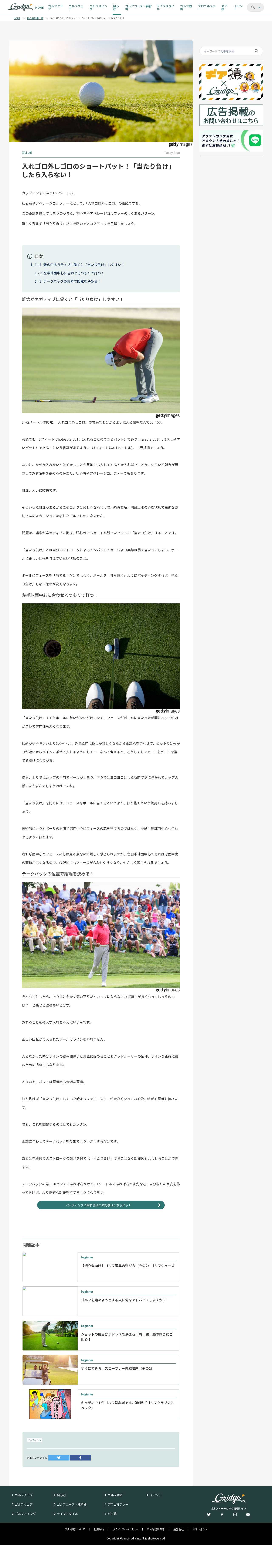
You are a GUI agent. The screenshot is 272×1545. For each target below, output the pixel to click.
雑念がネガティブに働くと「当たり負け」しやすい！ (84, 264)
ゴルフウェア (24, 1504)
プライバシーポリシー (125, 1529)
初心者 (61, 1494)
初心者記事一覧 (35, 18)
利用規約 (99, 1529)
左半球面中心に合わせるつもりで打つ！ (73, 272)
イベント (156, 1494)
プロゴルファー (118, 1504)
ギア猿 (112, 1513)
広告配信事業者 (156, 1529)
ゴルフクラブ (24, 1494)
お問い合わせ (200, 1529)
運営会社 (178, 1529)
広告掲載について (75, 1529)
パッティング (34, 1440)
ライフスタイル (67, 1513)
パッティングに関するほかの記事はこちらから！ (98, 1205)
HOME (17, 18)
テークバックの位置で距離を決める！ (72, 281)
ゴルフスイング (25, 1513)
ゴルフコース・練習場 (71, 1504)
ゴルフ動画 (115, 1494)
